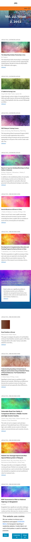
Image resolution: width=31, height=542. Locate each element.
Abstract (3, 67)
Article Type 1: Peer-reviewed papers (10, 194)
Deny (6, 535)
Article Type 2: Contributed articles (10, 39)
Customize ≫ (17, 536)
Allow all (25, 536)
